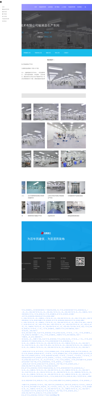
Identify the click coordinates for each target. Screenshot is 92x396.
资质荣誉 (35, 261)
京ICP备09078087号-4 (54, 279)
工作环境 (49, 266)
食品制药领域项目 (65, 262)
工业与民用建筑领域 (65, 266)
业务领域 (50, 7)
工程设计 (66, 52)
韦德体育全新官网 (65, 264)
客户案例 (57, 7)
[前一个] (48, 76)
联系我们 (79, 7)
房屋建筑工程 (27, 52)
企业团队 (35, 268)
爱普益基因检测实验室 (73, 215)
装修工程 (48, 52)
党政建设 (35, 264)
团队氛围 (49, 264)
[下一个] (84, 76)
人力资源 (64, 7)
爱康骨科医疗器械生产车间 (35, 215)
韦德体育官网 (42, 7)
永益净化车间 (51, 215)
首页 (35, 7)
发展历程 (35, 262)
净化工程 (57, 52)
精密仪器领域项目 (65, 268)
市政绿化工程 (38, 52)
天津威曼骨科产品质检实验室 (75, 195)
